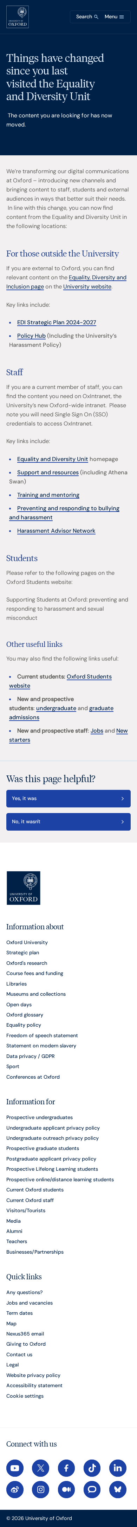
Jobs (97, 730)
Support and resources (48, 472)
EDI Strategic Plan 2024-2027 (56, 322)
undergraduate (56, 708)
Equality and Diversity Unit (52, 459)
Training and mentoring (48, 495)
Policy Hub (31, 335)
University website (87, 286)
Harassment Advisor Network (56, 530)
